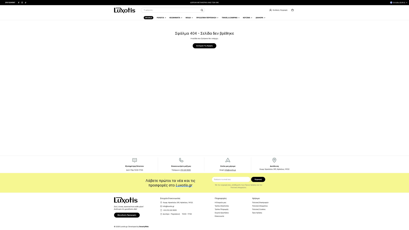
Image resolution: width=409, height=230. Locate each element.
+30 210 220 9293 (170, 210)
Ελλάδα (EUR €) (399, 3)
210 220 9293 (185, 170)
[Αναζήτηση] (202, 10)
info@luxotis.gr (230, 170)
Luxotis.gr (123, 227)
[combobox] (173, 10)
